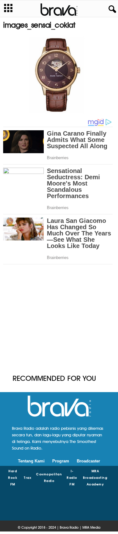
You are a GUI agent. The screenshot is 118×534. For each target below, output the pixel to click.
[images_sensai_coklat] (59, 75)
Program (60, 461)
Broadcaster (88, 461)
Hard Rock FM (12, 477)
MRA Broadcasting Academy (95, 477)
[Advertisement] (59, 322)
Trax (27, 477)
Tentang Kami (31, 461)
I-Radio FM (72, 477)
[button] (111, 9)
